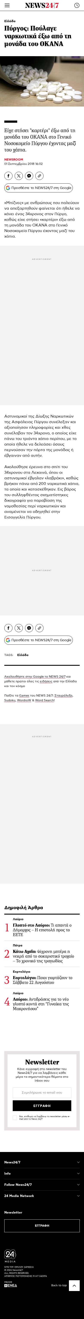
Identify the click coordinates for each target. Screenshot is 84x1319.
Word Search (44, 700)
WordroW (24, 700)
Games (24, 695)
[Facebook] (8, 176)
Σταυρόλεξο (63, 695)
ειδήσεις (46, 681)
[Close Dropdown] (78, 1162)
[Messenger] (29, 176)
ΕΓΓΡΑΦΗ (42, 1225)
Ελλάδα (10, 21)
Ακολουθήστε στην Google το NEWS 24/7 (34, 676)
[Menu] (7, 5)
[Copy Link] (39, 176)
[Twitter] (19, 176)
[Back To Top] (74, 1285)
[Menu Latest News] (77, 5)
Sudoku (9, 700)
